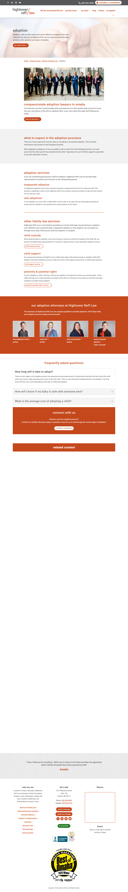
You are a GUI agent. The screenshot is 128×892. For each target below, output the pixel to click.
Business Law (28, 826)
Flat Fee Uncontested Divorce (51, 11)
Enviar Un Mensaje (64, 814)
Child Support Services (32, 264)
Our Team (84, 11)
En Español (110, 11)
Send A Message (64, 809)
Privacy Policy (27, 833)
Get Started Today (20, 45)
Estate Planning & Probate (27, 811)
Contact (101, 11)
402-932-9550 (87, 3)
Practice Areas (71, 11)
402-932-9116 (67, 803)
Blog (94, 11)
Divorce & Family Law (50, 61)
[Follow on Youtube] (20, 2)
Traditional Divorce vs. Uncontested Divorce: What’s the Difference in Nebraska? (56, 720)
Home (26, 61)
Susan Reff (43, 339)
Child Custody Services (32, 246)
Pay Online (64, 826)
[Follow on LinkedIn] (12, 2)
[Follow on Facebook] (8, 2)
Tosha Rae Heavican (73, 339)
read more (19, 538)
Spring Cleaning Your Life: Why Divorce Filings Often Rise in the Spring (52, 624)
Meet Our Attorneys (31, 119)
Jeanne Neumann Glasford (100, 340)
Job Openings (28, 829)
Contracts (28, 822)
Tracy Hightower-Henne (21, 339)
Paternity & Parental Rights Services (37, 285)
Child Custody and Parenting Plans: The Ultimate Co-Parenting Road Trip (53, 525)
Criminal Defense (27, 815)
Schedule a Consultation (109, 2)
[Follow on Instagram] (16, 2)
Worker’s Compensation (27, 818)
